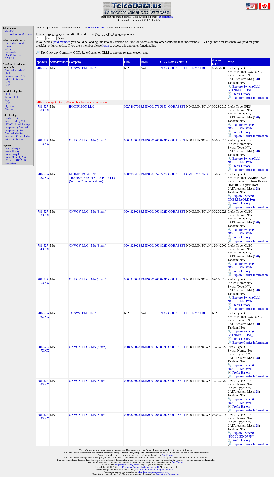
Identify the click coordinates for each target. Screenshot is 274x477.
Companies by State (14, 130)
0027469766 (132, 106)
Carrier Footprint (13, 154)
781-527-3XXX (43, 213)
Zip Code (9, 109)
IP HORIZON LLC (81, 106)
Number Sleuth (12, 118)
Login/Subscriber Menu (16, 43)
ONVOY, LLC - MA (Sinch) (87, 140)
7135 (163, 68)
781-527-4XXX (43, 247)
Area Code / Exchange (15, 70)
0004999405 (132, 174)
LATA (8, 85)
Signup (8, 49)
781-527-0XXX (43, 108)
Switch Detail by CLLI (15, 121)
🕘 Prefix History (239, 94)
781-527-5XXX (43, 281)
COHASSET (176, 68)
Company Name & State (16, 76)
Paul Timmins (167, 455)
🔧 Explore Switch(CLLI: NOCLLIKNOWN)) (244, 126)
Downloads (10, 52)
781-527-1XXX (43, 142)
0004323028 (132, 140)
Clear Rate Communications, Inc (153, 472)
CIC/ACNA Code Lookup (17, 124)
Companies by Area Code (17, 127)
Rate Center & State (14, 79)
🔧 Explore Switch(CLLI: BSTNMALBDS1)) (244, 88)
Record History (12, 151)
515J (163, 106)
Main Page (10, 31)
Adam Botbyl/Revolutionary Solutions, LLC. (156, 469)
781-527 (42, 68)
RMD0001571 (150, 106)
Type (7, 100)
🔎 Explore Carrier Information (248, 97)
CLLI (7, 73)
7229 (163, 174)
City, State (9, 106)
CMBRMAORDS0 (198, 174)
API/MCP (9, 58)
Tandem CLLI (11, 97)
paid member (61, 42)
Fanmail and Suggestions (167, 474)
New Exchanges (12, 148)
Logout (8, 46)
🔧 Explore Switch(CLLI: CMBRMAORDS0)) (244, 197)
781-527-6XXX (43, 314)
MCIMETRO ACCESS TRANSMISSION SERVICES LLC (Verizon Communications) (92, 177)
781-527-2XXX (43, 175)
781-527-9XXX (43, 416)
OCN (7, 82)
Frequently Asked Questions (18, 34)
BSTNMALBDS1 (198, 68)
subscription (166, 16)
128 (256, 79)
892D (163, 140)
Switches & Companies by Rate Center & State (17, 138)
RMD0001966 (150, 140)
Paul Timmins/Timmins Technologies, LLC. (139, 467)
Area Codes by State (14, 133)
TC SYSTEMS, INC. (83, 68)
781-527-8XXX (43, 382)
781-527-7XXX (43, 348)
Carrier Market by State (16, 157)
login (105, 45)
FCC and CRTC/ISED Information (15, 162)
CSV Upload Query (14, 55)
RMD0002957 (150, 174)
